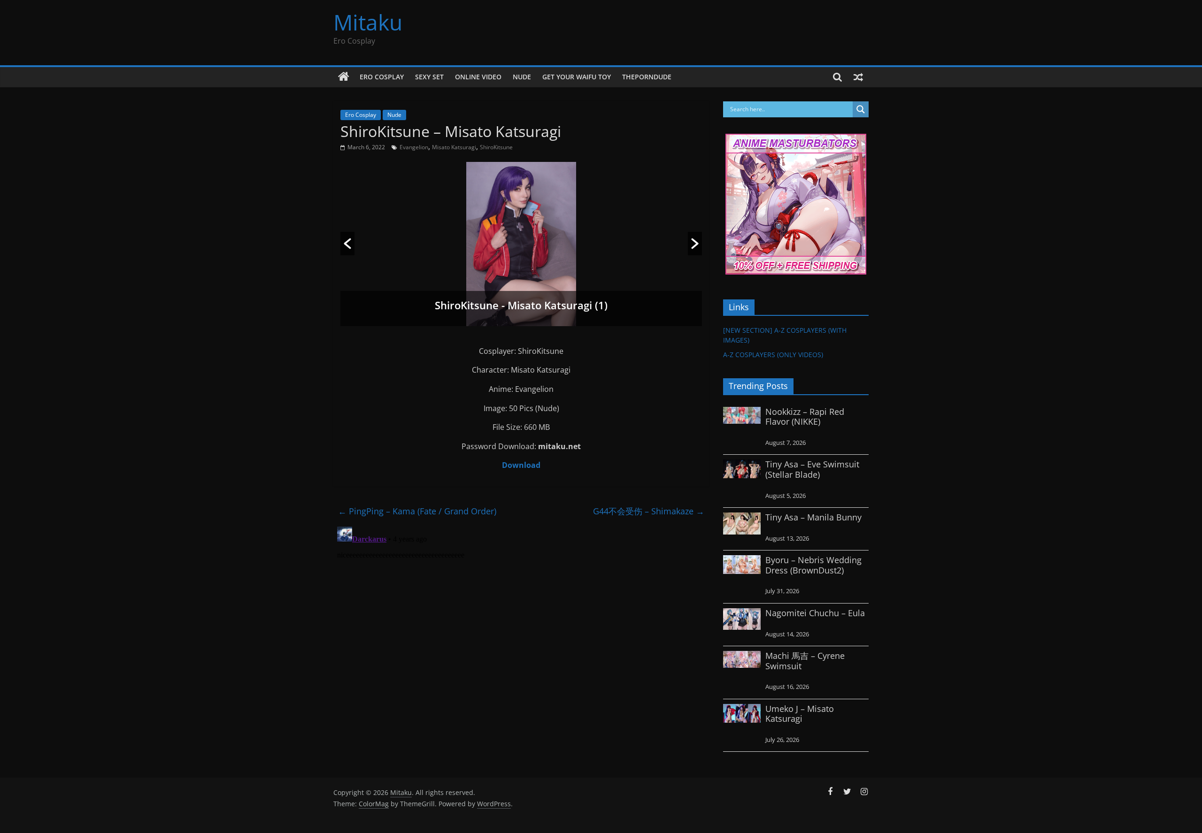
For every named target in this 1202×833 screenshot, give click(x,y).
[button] (347, 243)
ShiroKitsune (496, 147)
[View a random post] (858, 77)
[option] (521, 244)
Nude (522, 76)
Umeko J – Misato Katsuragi (799, 714)
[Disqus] (521, 640)
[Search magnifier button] (861, 109)
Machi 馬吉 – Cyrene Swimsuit (805, 661)
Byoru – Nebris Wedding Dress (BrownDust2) (813, 565)
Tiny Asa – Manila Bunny (813, 517)
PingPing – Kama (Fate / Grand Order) (417, 511)
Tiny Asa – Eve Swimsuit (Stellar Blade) (812, 469)
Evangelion (414, 147)
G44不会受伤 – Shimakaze (648, 511)
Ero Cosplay (382, 76)
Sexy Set (429, 76)
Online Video (478, 76)
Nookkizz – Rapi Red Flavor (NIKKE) (804, 417)
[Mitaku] (343, 77)
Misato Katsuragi (454, 147)
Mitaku (367, 22)
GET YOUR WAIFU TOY (576, 76)
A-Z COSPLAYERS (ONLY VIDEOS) (773, 354)
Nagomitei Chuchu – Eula (815, 613)
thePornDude (646, 76)
